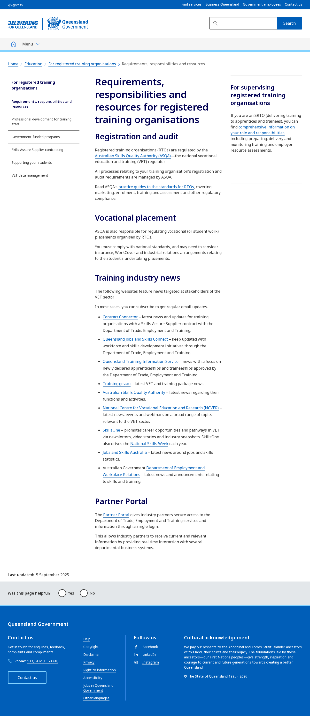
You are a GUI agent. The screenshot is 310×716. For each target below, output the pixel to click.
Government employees (262, 4)
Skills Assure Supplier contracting (37, 149)
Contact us (293, 4)
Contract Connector (120, 317)
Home (13, 64)
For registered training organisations (82, 64)
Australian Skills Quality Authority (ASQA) (133, 155)
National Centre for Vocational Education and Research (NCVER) (161, 407)
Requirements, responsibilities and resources (42, 104)
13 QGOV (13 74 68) (42, 661)
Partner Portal (116, 514)
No (92, 593)
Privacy (88, 662)
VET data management (30, 175)
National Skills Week (149, 443)
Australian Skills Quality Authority (134, 392)
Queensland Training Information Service (140, 361)
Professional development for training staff (41, 121)
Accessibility (92, 677)
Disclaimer (91, 654)
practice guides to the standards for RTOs (156, 186)
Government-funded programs (36, 136)
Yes (71, 593)
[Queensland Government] (48, 23)
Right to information (99, 670)
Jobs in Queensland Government (98, 688)
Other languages (96, 698)
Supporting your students (32, 162)
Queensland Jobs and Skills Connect (135, 339)
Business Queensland (222, 4)
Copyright (91, 646)
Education (33, 64)
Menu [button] (27, 44)
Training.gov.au (117, 383)
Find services (191, 4)
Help (86, 639)
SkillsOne (111, 430)
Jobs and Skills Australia (125, 452)
